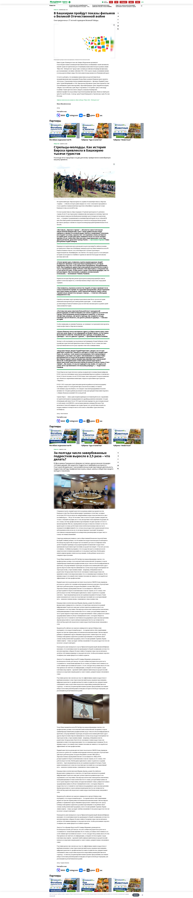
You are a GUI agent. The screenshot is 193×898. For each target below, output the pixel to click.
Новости (52, 5)
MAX (137, 2)
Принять (136, 895)
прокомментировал (97, 240)
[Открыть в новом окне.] (61, 115)
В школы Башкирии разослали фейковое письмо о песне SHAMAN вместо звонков (101, 6)
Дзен (131, 2)
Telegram (123, 2)
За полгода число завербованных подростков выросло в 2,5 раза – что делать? (79, 6)
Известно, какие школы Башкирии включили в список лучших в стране (126, 6)
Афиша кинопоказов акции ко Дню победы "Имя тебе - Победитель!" (78, 100)
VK (111, 2)
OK (116, 2)
